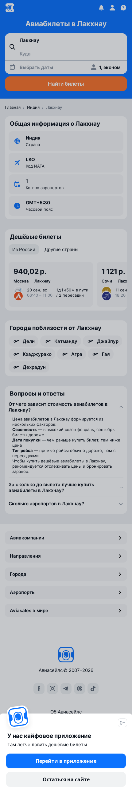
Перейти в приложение (66, 761)
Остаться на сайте (66, 779)
